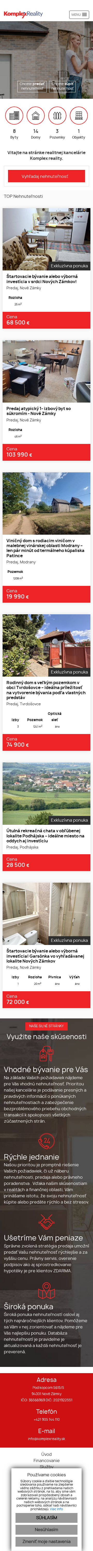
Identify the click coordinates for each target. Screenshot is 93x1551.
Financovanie (47, 1461)
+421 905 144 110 (47, 1419)
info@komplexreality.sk (46, 1439)
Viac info (56, 1509)
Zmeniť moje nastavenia (46, 1542)
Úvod (46, 1454)
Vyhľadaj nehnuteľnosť (45, 177)
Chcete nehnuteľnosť (32, 86)
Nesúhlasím (46, 1530)
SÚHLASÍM (46, 1518)
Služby (46, 1467)
